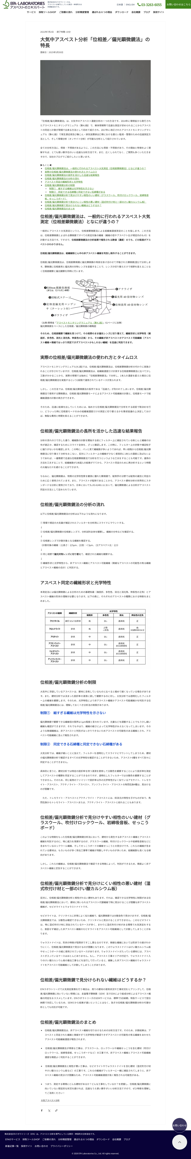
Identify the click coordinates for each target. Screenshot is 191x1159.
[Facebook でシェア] (41, 1110)
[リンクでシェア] (56, 1110)
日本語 (120, 4)
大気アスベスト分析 (50, 1100)
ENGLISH (130, 4)
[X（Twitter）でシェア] (49, 1110)
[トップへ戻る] (179, 1142)
